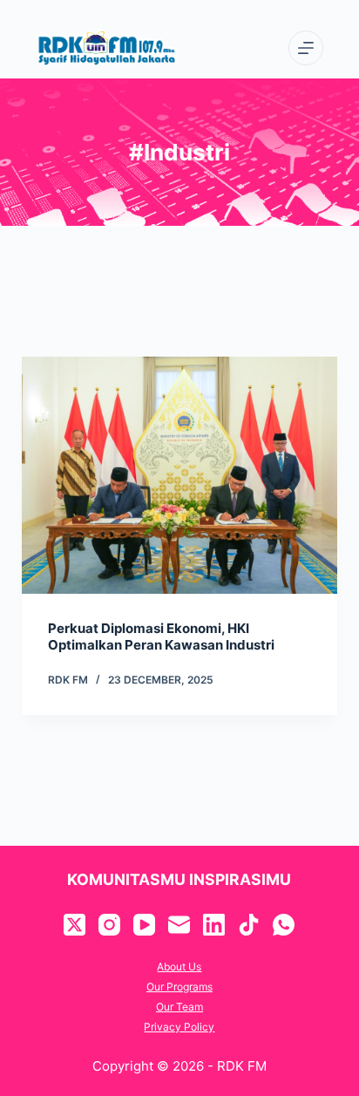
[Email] (179, 925)
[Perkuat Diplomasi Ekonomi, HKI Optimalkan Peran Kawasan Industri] (180, 475)
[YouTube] (144, 925)
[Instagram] (109, 925)
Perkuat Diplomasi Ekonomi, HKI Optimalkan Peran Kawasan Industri (161, 637)
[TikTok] (249, 925)
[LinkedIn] (214, 925)
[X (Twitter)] (74, 925)
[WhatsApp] (284, 925)
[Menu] (305, 48)
